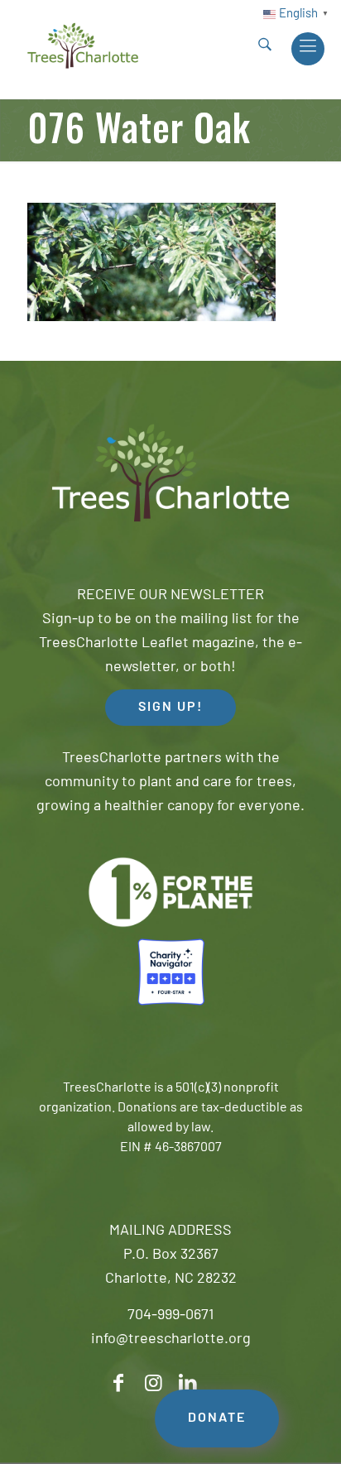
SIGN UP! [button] (170, 707)
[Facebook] (118, 1383)
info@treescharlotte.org (171, 1339)
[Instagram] (153, 1383)
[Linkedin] (188, 1383)
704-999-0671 (170, 1315)
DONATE (217, 1418)
